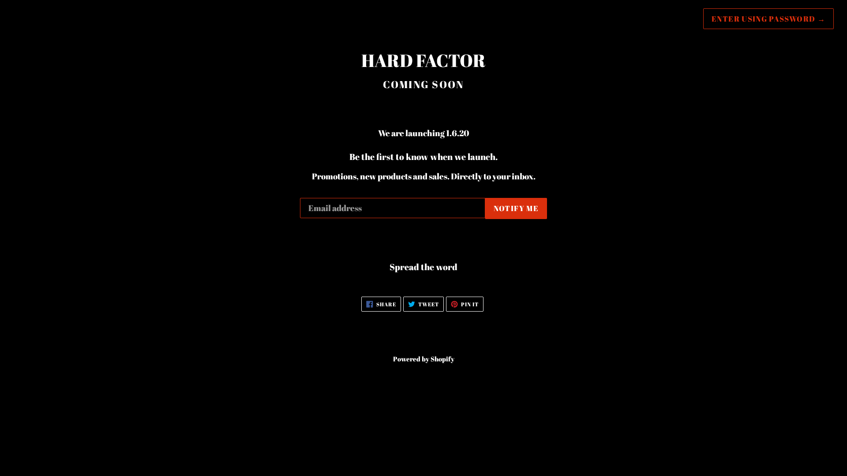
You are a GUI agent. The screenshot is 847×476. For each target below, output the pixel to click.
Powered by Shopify (423, 358)
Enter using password (768, 19)
